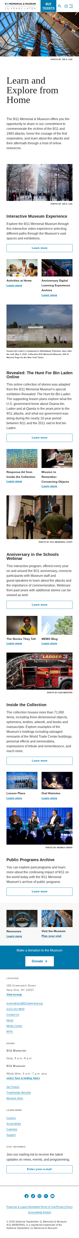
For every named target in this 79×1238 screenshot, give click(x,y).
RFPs (9, 1031)
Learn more (39, 247)
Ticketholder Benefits (18, 1092)
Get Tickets (12, 1087)
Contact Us (12, 1014)
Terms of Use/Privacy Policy (57, 1207)
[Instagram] (39, 1196)
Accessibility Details (39, 1212)
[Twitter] (46, 1196)
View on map (14, 994)
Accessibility (13, 1123)
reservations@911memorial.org (24, 1003)
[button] (70, 6)
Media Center (14, 1026)
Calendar (67, 7)
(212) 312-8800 (15, 1009)
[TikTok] (33, 1196)
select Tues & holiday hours (23, 1078)
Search (61, 7)
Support (11, 1135)
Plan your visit (51, 936)
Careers (11, 1118)
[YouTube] (52, 1196)
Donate (37, 961)
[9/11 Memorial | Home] (20, 6)
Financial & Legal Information (23, 1207)
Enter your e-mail (39, 1169)
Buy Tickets (48, 6)
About (9, 1020)
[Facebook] (27, 1196)
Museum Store (14, 1098)
